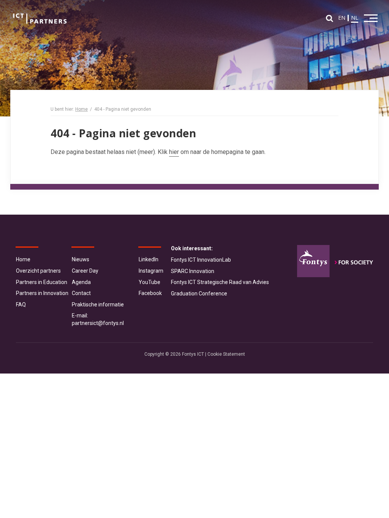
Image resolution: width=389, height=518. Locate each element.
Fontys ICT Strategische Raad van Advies (220, 282)
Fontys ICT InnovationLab (201, 260)
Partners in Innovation (42, 293)
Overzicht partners (38, 271)
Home (81, 109)
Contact (81, 293)
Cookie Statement (226, 354)
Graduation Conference (199, 293)
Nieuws (80, 259)
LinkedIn (148, 259)
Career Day (85, 271)
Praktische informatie (98, 304)
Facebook (150, 293)
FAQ (21, 304)
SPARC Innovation (192, 271)
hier (174, 151)
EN (341, 17)
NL (354, 17)
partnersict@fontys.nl (98, 323)
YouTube (149, 282)
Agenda (81, 282)
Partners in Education (41, 282)
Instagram (151, 271)
